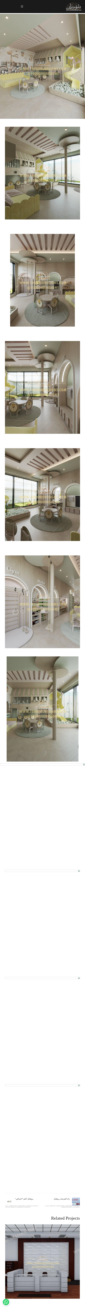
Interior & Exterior (43, 1264)
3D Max (58, 1264)
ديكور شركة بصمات (42, 1259)
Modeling (28, 1264)
